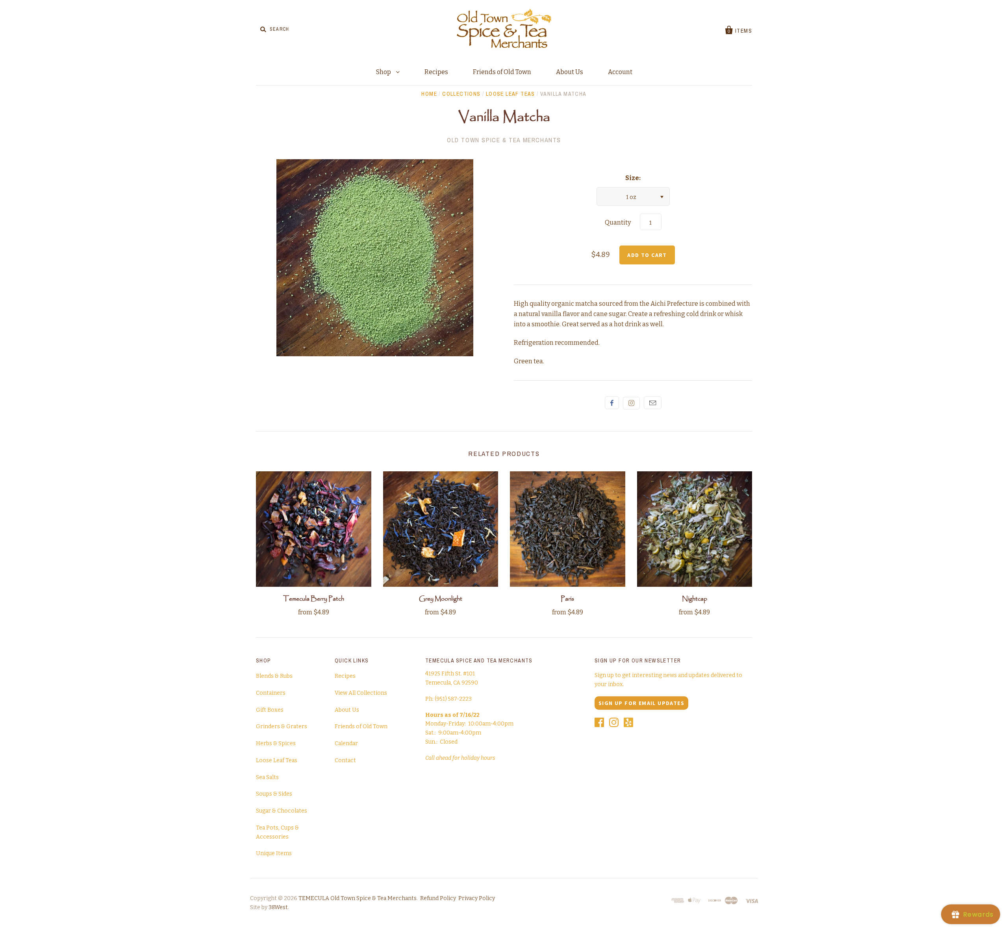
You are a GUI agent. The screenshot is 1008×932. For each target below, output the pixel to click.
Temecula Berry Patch (313, 599)
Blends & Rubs (274, 676)
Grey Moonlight (440, 599)
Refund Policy (438, 898)
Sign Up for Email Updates (641, 703)
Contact (345, 760)
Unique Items (274, 853)
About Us (569, 72)
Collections (461, 93)
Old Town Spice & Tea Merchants (504, 140)
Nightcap (694, 599)
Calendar (346, 743)
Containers (270, 693)
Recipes (436, 72)
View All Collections (361, 693)
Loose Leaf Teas (510, 93)
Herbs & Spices (276, 743)
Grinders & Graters (281, 726)
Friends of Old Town (502, 72)
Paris (567, 599)
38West (278, 907)
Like (612, 402)
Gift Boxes (270, 710)
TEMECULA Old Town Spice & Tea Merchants (357, 898)
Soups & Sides (274, 794)
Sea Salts (267, 777)
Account (620, 72)
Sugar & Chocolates (281, 810)
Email (653, 402)
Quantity (618, 222)
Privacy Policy (476, 898)
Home (429, 93)
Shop (384, 72)
